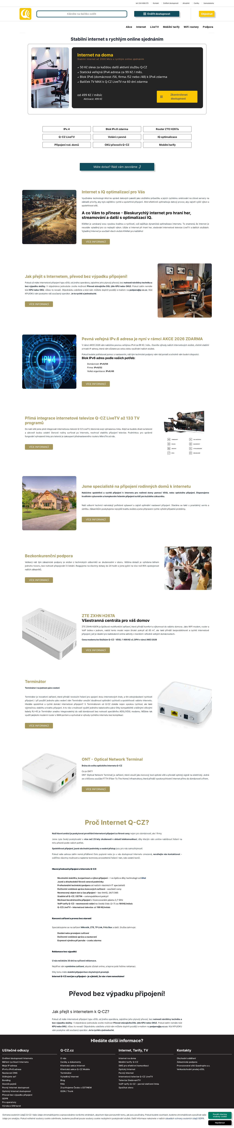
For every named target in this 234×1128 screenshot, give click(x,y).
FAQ (62, 1084)
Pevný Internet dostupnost (15, 1087)
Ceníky (196, 3)
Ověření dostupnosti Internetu (17, 1058)
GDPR (5, 1098)
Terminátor (66, 1073)
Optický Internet (127, 1069)
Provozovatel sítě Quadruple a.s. (193, 1065)
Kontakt (156, 3)
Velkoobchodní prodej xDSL (190, 1069)
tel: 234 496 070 (142, 3)
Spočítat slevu (126, 1087)
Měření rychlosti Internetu (15, 1062)
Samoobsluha (209, 3)
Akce (129, 26)
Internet (141, 26)
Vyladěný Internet (69, 1076)
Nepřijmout (220, 1122)
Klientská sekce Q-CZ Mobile (75, 1069)
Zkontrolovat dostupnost (178, 96)
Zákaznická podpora (187, 1062)
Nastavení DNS (9, 1073)
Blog (62, 1080)
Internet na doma (127, 1058)
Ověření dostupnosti (170, 3)
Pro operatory (9, 1102)
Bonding (6, 1080)
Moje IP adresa (9, 1065)
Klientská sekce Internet (72, 1065)
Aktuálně (186, 3)
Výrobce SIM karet (11, 1106)
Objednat (206, 13)
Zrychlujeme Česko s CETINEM (76, 1087)
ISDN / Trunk (66, 1091)
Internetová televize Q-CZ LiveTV (136, 1076)
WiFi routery (191, 26)
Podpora (208, 26)
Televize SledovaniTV (130, 1080)
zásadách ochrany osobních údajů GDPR (184, 1118)
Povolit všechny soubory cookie (220, 1115)
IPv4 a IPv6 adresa (11, 1069)
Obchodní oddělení (186, 1058)
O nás (63, 1058)
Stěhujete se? (9, 1076)
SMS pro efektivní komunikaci (134, 1065)
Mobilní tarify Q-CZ (128, 1062)
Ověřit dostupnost (158, 13)
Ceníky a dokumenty (70, 1062)
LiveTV (154, 26)
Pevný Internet (126, 1073)
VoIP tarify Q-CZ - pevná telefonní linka (139, 1084)
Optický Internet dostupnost (16, 1091)
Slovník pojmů (9, 1084)
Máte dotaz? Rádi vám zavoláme (115, 166)
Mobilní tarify (171, 26)
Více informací (96, 241)
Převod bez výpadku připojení (17, 1095)
